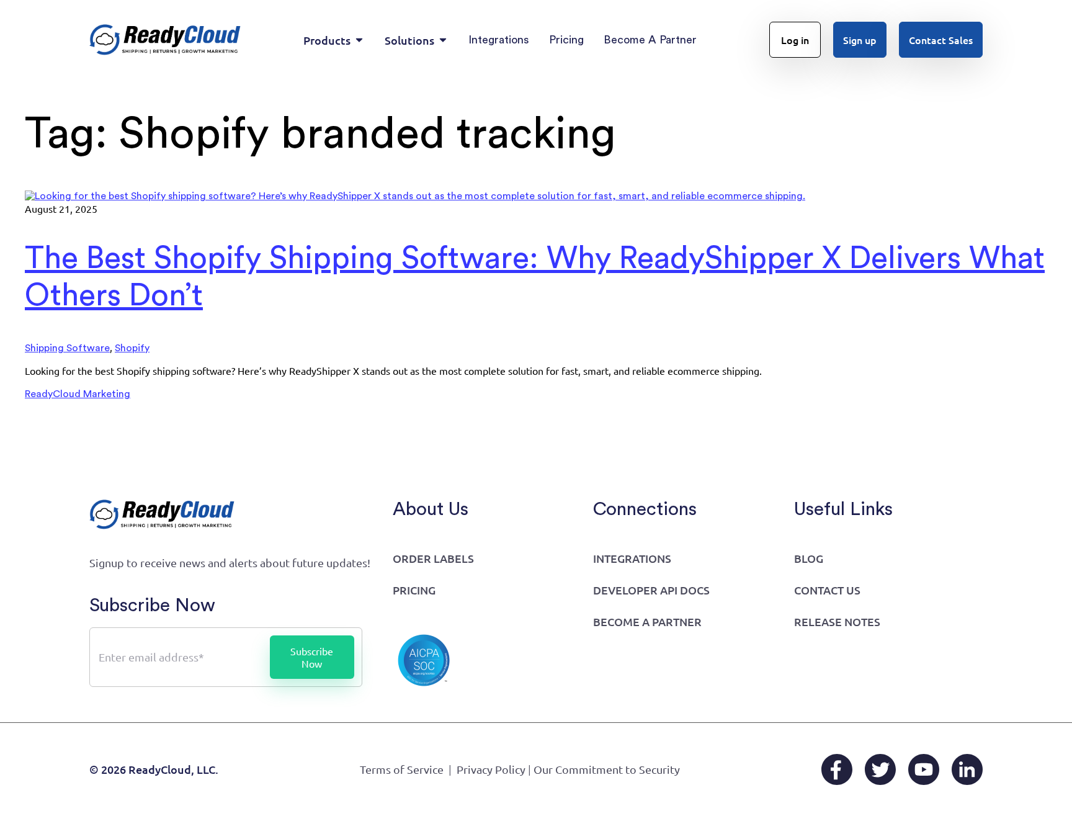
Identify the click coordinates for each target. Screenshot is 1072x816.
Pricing (414, 590)
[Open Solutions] (443, 40)
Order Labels (433, 558)
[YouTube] (923, 769)
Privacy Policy (491, 769)
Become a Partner (647, 621)
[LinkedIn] (967, 769)
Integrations (632, 558)
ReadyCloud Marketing (77, 394)
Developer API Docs (651, 590)
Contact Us (827, 590)
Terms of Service (402, 769)
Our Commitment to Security (607, 769)
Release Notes (837, 621)
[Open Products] (359, 40)
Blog (808, 558)
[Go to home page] (165, 39)
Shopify (132, 348)
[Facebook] (836, 769)
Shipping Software (67, 348)
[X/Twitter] (880, 769)
